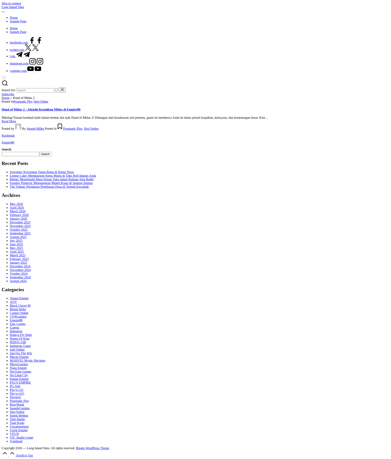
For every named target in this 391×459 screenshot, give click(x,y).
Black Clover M (20, 305)
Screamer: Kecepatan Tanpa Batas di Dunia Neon (42, 172)
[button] (56, 90)
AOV (13, 302)
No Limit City (19, 375)
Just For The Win (21, 353)
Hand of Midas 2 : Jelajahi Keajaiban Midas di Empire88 (41, 109)
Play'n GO (16, 390)
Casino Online (19, 313)
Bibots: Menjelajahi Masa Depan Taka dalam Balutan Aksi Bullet (52, 179)
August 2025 (18, 237)
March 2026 (17, 211)
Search (6, 149)
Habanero (16, 331)
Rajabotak (8, 135)
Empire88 (8, 142)
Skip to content (11, 3)
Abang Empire (19, 298)
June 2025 (16, 244)
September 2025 (20, 233)
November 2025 (20, 226)
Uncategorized (19, 426)
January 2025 (18, 262)
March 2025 (17, 255)
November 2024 (20, 270)
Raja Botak (17, 404)
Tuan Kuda (17, 423)
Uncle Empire (19, 430)
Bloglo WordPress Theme (92, 448)
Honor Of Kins (19, 338)
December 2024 (20, 266)
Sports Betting (19, 415)
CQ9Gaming (18, 316)
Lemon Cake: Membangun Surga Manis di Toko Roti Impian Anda (53, 175)
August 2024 (18, 281)
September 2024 (20, 277)
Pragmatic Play (23, 101)
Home (6, 98)
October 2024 (18, 273)
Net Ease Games (20, 371)
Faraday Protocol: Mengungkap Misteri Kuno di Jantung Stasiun (51, 183)
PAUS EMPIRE (20, 382)
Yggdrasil (16, 441)
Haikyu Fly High (21, 335)
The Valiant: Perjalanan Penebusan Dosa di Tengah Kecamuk (49, 186)
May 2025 (16, 248)
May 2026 (16, 204)
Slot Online (41, 101)
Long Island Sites (13, 7)
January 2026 (18, 218)
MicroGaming (19, 364)
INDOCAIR (18, 342)
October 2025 (18, 229)
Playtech (15, 397)
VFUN (14, 434)
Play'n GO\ (17, 393)
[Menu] (3, 11)
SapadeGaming (20, 408)
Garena (14, 327)
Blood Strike (18, 309)
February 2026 (19, 215)
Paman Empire (19, 379)
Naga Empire (18, 368)
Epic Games (17, 324)
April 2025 (17, 251)
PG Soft (15, 386)
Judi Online (17, 349)
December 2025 (20, 222)
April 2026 (17, 207)
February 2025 (19, 259)
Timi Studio (17, 419)
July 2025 (16, 240)
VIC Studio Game (21, 437)
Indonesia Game (20, 346)
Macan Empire (19, 357)
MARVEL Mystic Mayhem (27, 360)
